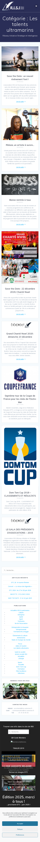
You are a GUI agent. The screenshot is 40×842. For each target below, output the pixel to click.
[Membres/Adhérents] (18, 742)
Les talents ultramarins (21, 648)
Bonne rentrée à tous (20, 200)
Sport (21, 619)
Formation (21, 669)
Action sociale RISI (21, 654)
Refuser (20, 829)
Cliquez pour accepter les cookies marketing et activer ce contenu (20, 691)
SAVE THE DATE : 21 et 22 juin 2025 (20, 598)
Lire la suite (20, 102)
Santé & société (20, 652)
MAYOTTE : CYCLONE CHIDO (20, 594)
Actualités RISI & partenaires (20, 610)
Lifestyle (21, 658)
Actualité (21, 665)
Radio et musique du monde (21, 640)
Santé (21, 617)
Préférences (20, 835)
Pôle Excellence (21, 671)
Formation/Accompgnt (21, 632)
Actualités (21, 656)
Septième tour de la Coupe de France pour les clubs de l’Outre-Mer (20, 399)
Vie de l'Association (21, 623)
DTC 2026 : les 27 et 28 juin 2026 (20, 590)
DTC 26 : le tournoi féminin (20, 582)
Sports (20, 662)
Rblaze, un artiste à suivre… (20, 145)
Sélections (21, 673)
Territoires (21, 621)
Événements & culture (20, 635)
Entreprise (21, 615)
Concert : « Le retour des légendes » (20, 586)
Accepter (20, 823)
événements (21, 638)
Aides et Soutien (21, 646)
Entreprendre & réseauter (20, 627)
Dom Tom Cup (21, 667)
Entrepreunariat (21, 629)
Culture (21, 612)
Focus (20, 644)
